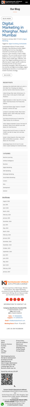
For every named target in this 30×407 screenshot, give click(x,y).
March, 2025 (6, 211)
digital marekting (14, 43)
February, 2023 (7, 268)
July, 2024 (5, 224)
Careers (5, 181)
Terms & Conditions (22, 342)
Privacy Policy (20, 340)
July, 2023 (5, 255)
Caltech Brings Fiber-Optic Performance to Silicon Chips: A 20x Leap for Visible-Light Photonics (14, 94)
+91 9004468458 (17, 316)
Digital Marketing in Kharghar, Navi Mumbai (14, 29)
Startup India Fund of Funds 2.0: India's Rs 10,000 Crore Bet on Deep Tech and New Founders (14, 132)
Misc (4, 184)
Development (6, 187)
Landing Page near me (7, 366)
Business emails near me (8, 368)
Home (3, 340)
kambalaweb (22, 43)
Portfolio (3, 346)
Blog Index (7, 18)
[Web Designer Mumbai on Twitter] (11, 299)
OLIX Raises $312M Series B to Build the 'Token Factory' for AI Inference (13, 119)
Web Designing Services (8, 356)
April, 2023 (6, 265)
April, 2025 (6, 208)
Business (5, 164)
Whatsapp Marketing (8, 174)
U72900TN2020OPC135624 (15, 405)
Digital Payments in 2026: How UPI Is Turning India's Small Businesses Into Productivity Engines (14, 101)
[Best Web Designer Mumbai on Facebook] (7, 299)
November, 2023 (7, 245)
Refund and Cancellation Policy (21, 345)
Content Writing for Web (8, 365)
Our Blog (3, 351)
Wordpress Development (8, 358)
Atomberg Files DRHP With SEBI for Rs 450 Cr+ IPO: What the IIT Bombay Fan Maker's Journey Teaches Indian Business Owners (15, 88)
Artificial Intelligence (8, 160)
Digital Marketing (7, 167)
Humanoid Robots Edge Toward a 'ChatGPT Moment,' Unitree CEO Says (14, 107)
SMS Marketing (7, 170)
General (5, 191)
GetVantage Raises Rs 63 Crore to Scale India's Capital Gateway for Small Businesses (14, 144)
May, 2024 (5, 228)
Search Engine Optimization (9, 363)
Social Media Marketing (9, 177)
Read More (7, 75)
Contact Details (20, 349)
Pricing (3, 347)
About (3, 342)
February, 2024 (7, 234)
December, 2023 (7, 241)
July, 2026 (5, 204)
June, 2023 (5, 258)
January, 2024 (6, 238)
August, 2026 (6, 201)
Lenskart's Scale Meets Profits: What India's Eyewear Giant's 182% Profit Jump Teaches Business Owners (14, 113)
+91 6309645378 (17, 317)
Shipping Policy (20, 347)
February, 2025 (7, 214)
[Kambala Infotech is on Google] (14, 299)
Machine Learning (7, 157)
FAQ (2, 349)
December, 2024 (7, 221)
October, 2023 (6, 248)
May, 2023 (5, 261)
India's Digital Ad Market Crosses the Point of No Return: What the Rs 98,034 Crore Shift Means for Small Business (15, 125)
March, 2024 (6, 231)
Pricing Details (20, 351)
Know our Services (6, 344)
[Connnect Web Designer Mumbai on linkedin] (18, 299)
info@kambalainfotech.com (17, 320)
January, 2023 (6, 271)
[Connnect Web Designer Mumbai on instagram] (22, 299)
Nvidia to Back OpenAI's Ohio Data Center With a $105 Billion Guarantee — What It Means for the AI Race (14, 138)
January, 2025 (6, 218)
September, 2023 (7, 251)
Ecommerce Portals (7, 359)
